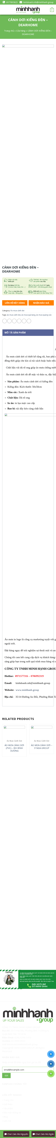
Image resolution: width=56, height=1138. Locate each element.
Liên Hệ (7, 1120)
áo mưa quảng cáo (44, 315)
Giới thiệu (7, 1104)
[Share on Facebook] (9, 321)
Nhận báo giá (41, 302)
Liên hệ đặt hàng (15, 302)
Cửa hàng (20, 30)
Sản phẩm (8, 1108)
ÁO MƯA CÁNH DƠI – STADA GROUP (41, 746)
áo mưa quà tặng (28, 315)
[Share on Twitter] (14, 321)
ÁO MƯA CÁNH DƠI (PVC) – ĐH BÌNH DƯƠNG (14, 748)
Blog (5, 1116)
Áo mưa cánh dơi (17, 310)
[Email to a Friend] (19, 321)
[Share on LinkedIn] (29, 321)
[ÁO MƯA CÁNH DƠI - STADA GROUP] (41, 732)
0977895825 (12, 2)
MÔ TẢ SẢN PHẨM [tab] (15, 332)
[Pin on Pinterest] (24, 321)
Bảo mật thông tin (12, 1112)
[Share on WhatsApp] (4, 321)
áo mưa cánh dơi (14, 315)
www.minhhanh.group (27, 690)
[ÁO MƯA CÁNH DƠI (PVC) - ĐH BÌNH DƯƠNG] (14, 732)
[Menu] (3, 9)
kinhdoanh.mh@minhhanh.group (38, 2)
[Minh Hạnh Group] (28, 10)
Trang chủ (9, 30)
